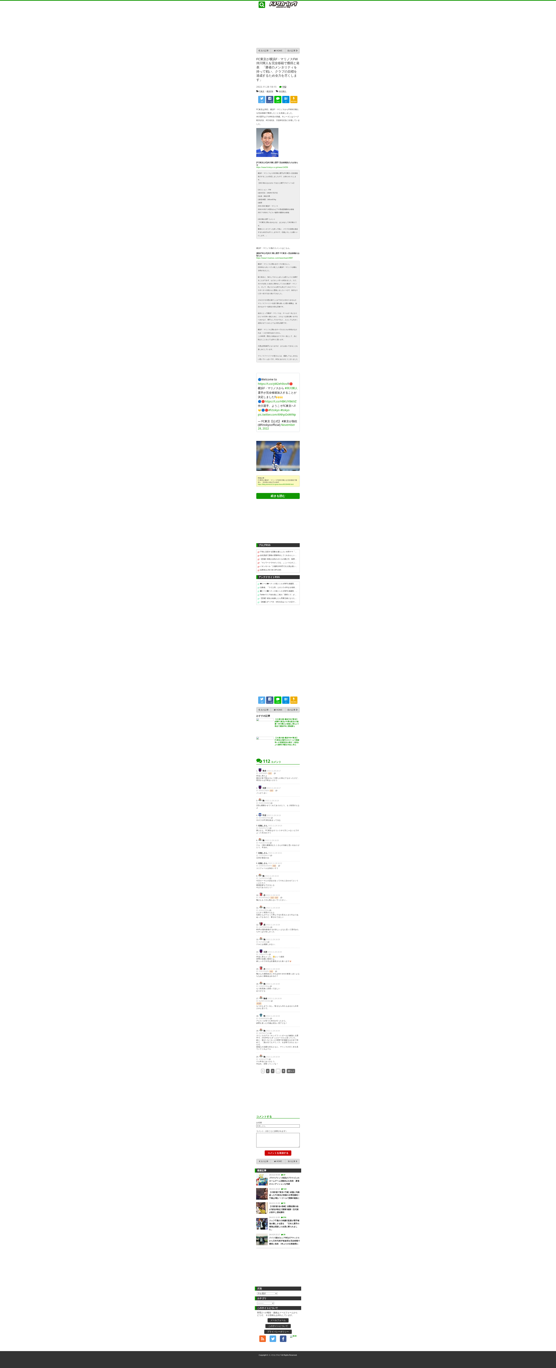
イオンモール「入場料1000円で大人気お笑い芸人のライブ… (279, 566)
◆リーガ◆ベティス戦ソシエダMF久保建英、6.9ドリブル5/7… (279, 584)
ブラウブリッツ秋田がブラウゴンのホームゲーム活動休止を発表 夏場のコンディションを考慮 (284, 1181)
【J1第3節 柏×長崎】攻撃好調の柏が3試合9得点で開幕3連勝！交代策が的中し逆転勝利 (284, 1209)
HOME (279, 50)
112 (284, 86)
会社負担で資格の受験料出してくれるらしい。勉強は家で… (279, 555)
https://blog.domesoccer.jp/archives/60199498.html (275, 484)
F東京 (261, 91)
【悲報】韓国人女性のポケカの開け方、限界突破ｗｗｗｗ (279, 559)
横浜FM (270, 91)
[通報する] (275, 773)
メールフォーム (278, 1320)
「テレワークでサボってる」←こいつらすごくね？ (279, 563)
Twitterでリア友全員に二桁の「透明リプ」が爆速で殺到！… (279, 595)
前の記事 (291, 50)
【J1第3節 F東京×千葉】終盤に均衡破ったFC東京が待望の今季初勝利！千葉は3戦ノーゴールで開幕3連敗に (284, 1195)
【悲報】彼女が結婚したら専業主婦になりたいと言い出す (279, 598)
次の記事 (264, 50)
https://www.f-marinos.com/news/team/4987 (274, 258)
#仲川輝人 (291, 388)
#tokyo (285, 410)
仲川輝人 (282, 91)
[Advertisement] (278, 28)
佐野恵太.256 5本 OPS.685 (270, 570)
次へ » (291, 1071)
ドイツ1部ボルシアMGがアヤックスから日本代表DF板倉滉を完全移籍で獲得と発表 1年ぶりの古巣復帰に (284, 1241)
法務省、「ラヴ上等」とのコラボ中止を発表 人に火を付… (279, 587)
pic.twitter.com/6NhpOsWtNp (277, 414)
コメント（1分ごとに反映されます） (271, 1131)
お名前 (259, 1123)
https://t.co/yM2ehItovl (273, 384)
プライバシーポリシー (278, 1331)
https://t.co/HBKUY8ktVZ (281, 401)
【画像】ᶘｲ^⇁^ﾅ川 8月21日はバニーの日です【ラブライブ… (279, 602)
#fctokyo (274, 410)
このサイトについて (278, 1326)
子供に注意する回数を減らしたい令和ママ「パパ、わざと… (279, 552)
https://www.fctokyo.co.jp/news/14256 (272, 167)
